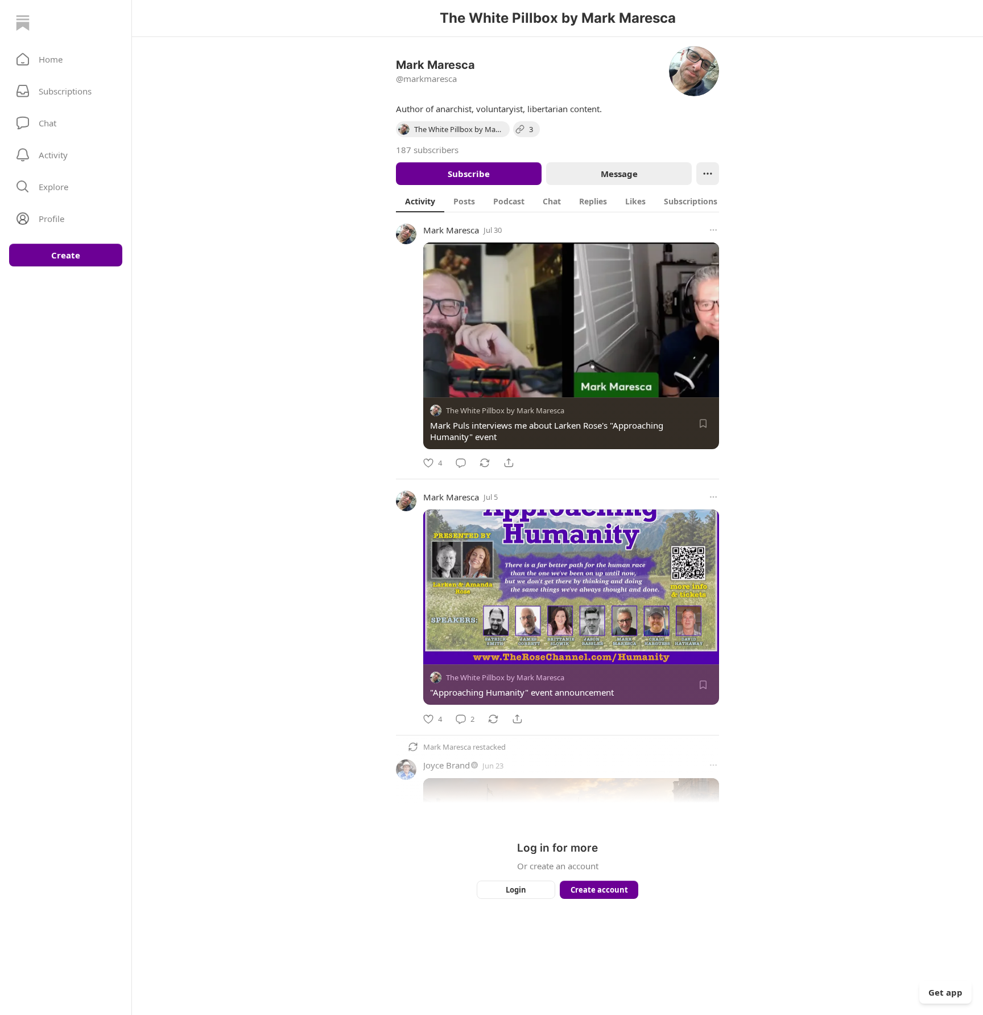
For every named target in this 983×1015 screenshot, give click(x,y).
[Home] (22, 22)
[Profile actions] (707, 173)
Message (619, 173)
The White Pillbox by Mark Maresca (505, 410)
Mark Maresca (451, 230)
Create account (599, 890)
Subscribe (469, 173)
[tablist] (570, 201)
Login (516, 890)
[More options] (713, 230)
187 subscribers (427, 149)
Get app (945, 992)
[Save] (703, 423)
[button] (65, 59)
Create (65, 255)
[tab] (420, 201)
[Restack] (484, 463)
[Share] (508, 463)
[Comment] (460, 463)
